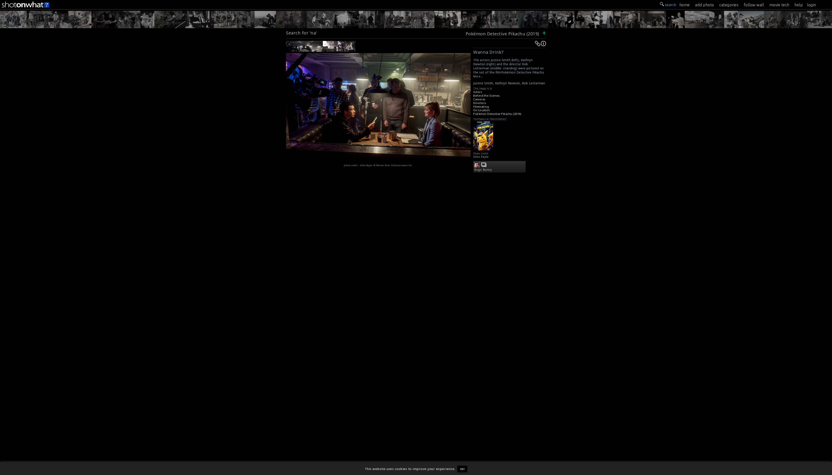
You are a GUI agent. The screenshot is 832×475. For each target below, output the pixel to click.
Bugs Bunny (483, 170)
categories (728, 5)
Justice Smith (483, 83)
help (799, 5)
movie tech (779, 5)
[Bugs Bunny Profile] (476, 166)
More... (478, 76)
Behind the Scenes (486, 96)
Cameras (479, 99)
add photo (704, 5)
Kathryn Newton (507, 83)
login (811, 5)
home (684, 5)
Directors (479, 103)
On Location (481, 110)
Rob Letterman (533, 83)
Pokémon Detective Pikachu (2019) (503, 34)
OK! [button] (462, 469)
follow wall (754, 5)
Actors (477, 92)
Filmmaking (481, 107)
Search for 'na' (301, 33)
